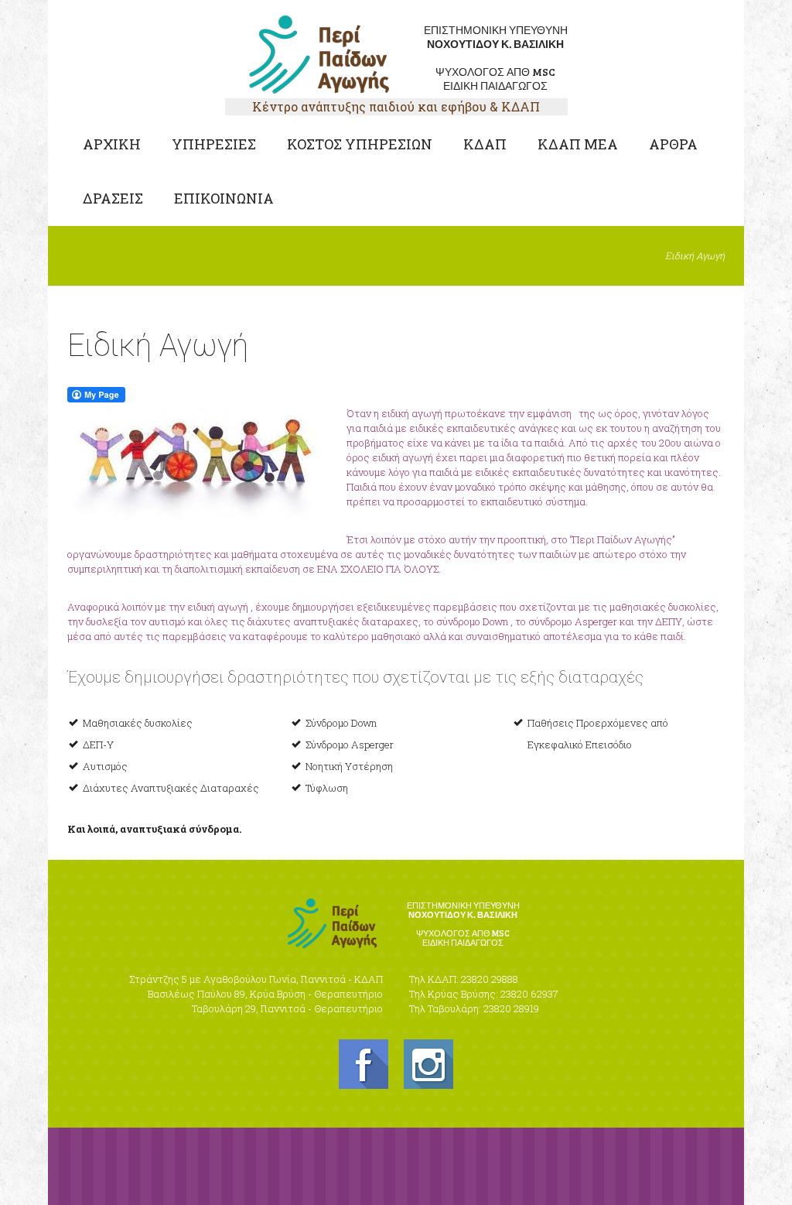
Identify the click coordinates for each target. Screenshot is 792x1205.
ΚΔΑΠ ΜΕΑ (578, 144)
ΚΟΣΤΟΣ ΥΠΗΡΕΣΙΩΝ (359, 144)
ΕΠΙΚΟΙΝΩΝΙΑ (224, 198)
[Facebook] (363, 1064)
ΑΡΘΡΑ (673, 144)
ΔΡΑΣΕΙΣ (113, 198)
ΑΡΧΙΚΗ (112, 144)
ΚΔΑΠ (485, 144)
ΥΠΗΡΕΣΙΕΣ (214, 144)
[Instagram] (428, 1064)
